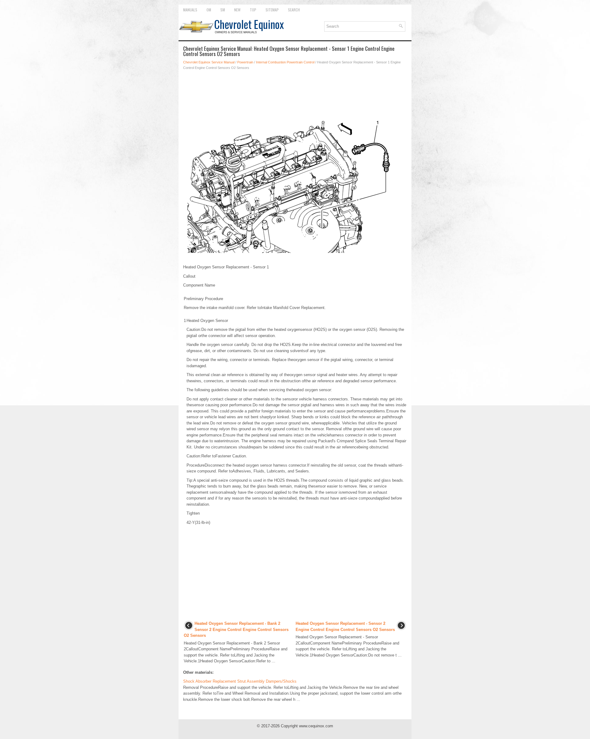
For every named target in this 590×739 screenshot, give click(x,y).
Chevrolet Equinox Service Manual (208, 62)
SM (222, 9)
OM (208, 9)
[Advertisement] (295, 92)
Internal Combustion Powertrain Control (285, 62)
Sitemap (272, 9)
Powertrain (245, 62)
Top (253, 9)
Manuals (190, 9)
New (237, 9)
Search (294, 9)
